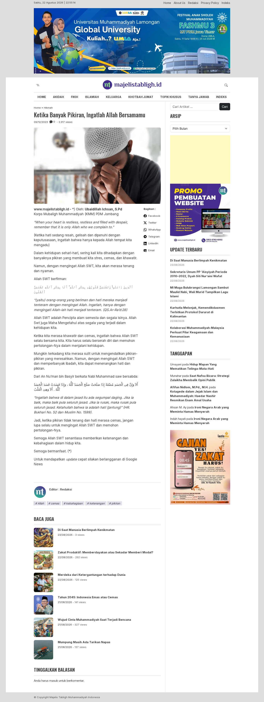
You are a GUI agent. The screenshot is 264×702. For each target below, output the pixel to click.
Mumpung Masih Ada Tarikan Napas (84, 642)
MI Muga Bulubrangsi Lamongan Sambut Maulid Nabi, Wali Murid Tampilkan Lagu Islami (199, 292)
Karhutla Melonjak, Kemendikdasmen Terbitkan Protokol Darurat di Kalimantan (197, 312)
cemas (55, 503)
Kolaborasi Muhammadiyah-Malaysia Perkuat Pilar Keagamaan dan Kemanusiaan (197, 332)
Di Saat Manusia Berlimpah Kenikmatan (86, 530)
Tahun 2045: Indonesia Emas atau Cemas (88, 597)
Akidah (58, 97)
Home (167, 2)
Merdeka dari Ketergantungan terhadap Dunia (91, 575)
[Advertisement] (200, 159)
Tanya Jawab (198, 97)
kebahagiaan (74, 503)
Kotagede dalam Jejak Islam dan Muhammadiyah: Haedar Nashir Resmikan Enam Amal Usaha (194, 396)
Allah (41, 503)
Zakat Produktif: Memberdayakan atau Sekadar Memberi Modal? (105, 552)
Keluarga (113, 97)
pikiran (116, 503)
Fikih (74, 97)
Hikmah (48, 107)
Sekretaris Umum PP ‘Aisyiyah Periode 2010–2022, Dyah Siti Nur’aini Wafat (198, 274)
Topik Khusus (170, 97)
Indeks (226, 2)
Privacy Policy (210, 2)
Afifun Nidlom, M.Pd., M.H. (189, 387)
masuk (53, 680)
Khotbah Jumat (140, 97)
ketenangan (97, 503)
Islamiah (92, 97)
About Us (179, 2)
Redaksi (193, 2)
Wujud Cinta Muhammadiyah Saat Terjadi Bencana (94, 619)
